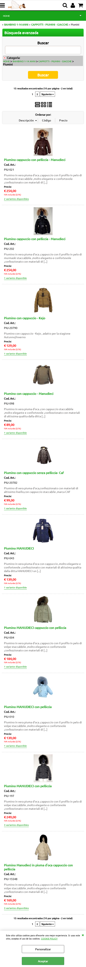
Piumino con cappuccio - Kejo (24, 318)
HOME (6, 15)
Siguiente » (47, 94)
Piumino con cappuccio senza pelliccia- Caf (34, 473)
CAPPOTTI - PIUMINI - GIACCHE (55, 61)
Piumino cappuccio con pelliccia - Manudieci (34, 159)
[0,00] (81, 5)
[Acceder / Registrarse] (73, 5)
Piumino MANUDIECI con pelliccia (28, 707)
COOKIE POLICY (49, 938)
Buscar (43, 42)
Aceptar (43, 961)
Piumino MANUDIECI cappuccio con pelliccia (35, 627)
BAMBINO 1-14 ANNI (24, 61)
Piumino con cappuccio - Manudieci (28, 393)
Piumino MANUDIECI (19, 548)
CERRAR (83, 935)
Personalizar (43, 949)
